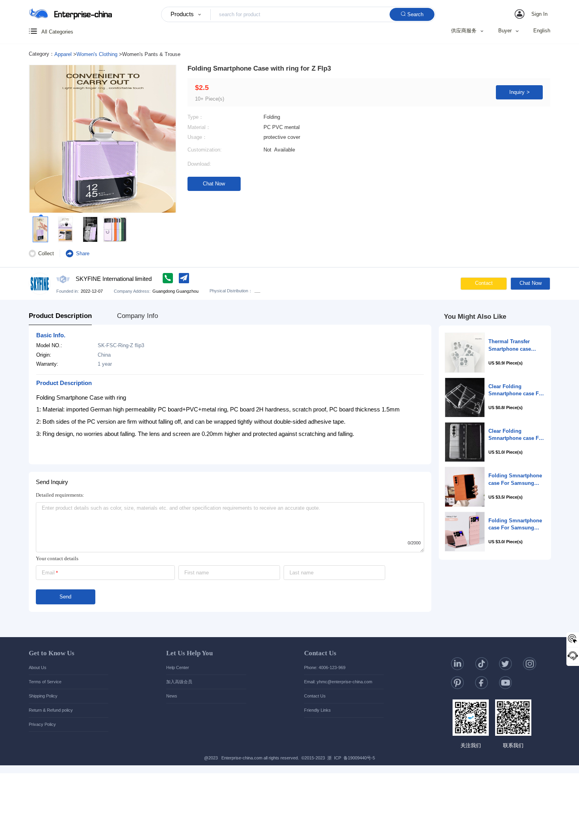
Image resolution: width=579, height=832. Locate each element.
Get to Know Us (51, 653)
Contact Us (320, 653)
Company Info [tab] (137, 316)
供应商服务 (464, 31)
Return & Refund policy (51, 710)
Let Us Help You (189, 653)
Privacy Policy (42, 724)
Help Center (177, 667)
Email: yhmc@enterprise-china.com (338, 681)
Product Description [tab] (60, 316)
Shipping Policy (43, 696)
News (171, 696)
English (541, 30)
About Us (37, 667)
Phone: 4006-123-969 (324, 667)
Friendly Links (317, 710)
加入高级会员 (179, 681)
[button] (532, 14)
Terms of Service (45, 681)
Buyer (505, 31)
